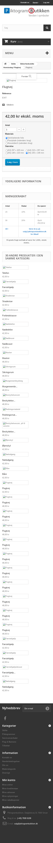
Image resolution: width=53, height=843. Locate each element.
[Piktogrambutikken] (26, 12)
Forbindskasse (9, 315)
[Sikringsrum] (15, 367)
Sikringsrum (8, 372)
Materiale (9, 134)
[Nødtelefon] (15, 324)
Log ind (46, 2)
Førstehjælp (8, 287)
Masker (6, 358)
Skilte (4, 730)
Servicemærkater (10, 738)
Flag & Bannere (9, 742)
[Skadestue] (15, 296)
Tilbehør (6, 746)
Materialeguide (9, 769)
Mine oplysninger (10, 796)
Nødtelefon (7, 329)
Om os (5, 765)
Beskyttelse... (8, 400)
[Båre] (15, 468)
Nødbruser (7, 344)
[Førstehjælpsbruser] (15, 667)
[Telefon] (15, 267)
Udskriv (10, 105)
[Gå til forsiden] (5, 64)
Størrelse (9, 146)
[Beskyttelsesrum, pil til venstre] (15, 424)
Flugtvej (6, 488)
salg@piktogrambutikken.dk (26, 824)
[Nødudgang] (15, 454)
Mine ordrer (7, 785)
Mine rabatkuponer (10, 800)
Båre (4, 474)
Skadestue (7, 301)
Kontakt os (25, 2)
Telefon (5, 273)
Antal (7, 125)
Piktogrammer (8, 734)
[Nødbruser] (15, 338)
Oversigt (6, 773)
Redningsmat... (9, 415)
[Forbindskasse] (15, 310)
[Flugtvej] (15, 482)
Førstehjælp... (8, 672)
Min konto (8, 780)
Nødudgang (7, 460)
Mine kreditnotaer (10, 788)
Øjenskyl (6, 445)
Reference (6, 93)
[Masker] (15, 352)
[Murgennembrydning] (15, 381)
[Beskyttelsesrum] (15, 395)
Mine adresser (8, 792)
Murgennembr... (9, 386)
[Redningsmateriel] (15, 409)
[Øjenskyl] (15, 440)
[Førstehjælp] (15, 281)
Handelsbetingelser (11, 761)
